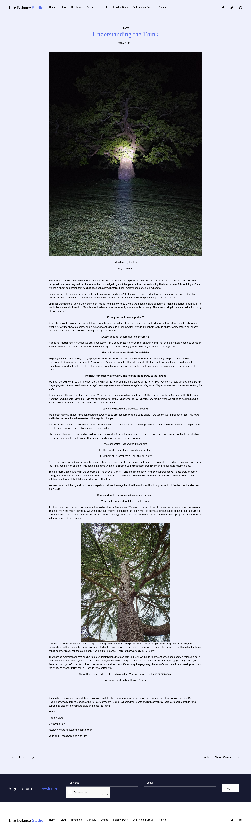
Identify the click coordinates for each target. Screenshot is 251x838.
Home (52, 7)
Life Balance (26, 7)
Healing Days (120, 7)
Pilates (162, 7)
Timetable (76, 7)
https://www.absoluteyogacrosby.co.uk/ (70, 729)
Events (104, 7)
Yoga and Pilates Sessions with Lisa (68, 735)
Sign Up (230, 788)
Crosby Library (57, 723)
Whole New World (217, 757)
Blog (63, 7)
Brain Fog (26, 757)
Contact (91, 7)
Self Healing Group (143, 7)
